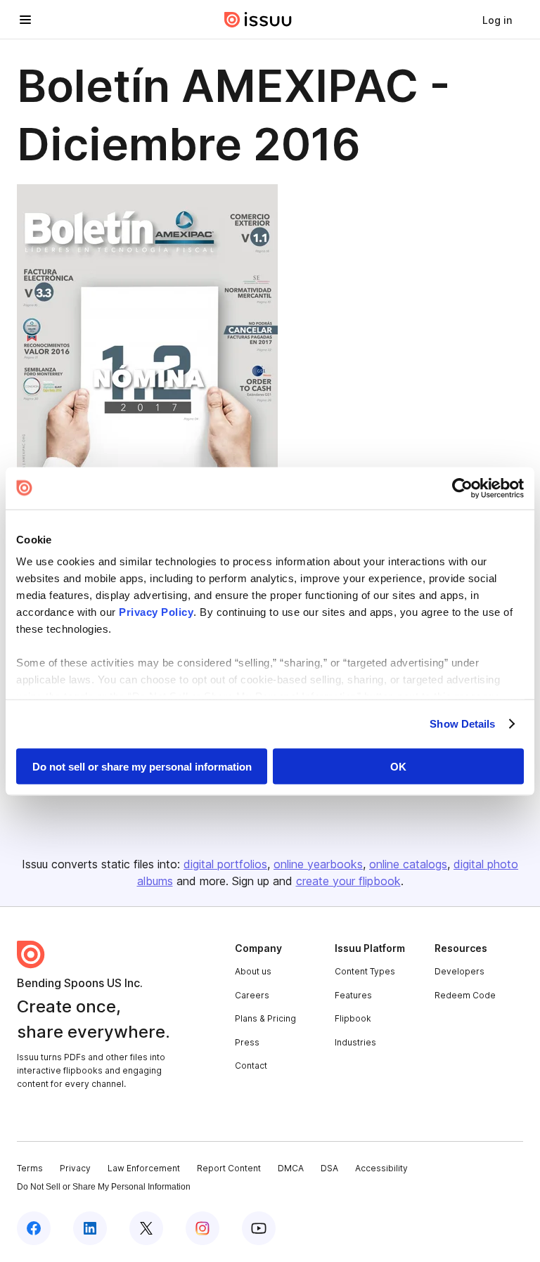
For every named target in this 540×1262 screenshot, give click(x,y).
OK (398, 766)
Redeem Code (465, 995)
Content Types (365, 971)
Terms (30, 1168)
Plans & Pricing (265, 1018)
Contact (251, 1065)
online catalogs (408, 864)
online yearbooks (318, 864)
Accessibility (381, 1168)
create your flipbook (348, 881)
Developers (459, 971)
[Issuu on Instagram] (202, 1228)
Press (247, 1042)
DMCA (291, 1168)
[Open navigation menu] (25, 20)
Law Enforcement (144, 1168)
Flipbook (353, 1018)
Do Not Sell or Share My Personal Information (104, 1187)
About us (253, 971)
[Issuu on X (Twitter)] (146, 1228)
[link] (497, 20)
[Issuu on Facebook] (34, 1228)
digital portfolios (225, 864)
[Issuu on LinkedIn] (90, 1228)
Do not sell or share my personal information (142, 766)
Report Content (229, 1168)
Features (353, 995)
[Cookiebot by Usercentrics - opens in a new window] (462, 487)
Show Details (462, 724)
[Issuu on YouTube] (259, 1228)
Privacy (75, 1168)
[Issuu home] (258, 19)
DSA (329, 1168)
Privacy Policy (156, 612)
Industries (355, 1042)
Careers (252, 995)
